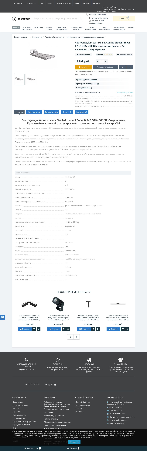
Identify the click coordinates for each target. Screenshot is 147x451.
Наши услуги (18, 3)
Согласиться (74, 442)
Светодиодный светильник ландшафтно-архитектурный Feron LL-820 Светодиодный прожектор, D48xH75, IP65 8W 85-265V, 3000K (59, 318)
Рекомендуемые (51, 112)
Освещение (39, 27)
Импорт (50, 3)
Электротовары (20, 37)
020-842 (86, 88)
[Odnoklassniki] (48, 383)
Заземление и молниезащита (56, 409)
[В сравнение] (38, 329)
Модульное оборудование (61, 29)
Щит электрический (104, 29)
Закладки (79, 408)
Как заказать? (81, 112)
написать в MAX (97, 21)
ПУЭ (41, 3)
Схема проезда (19, 418)
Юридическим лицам (22, 424)
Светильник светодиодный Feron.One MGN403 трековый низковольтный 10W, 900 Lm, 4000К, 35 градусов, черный (88, 318)
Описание (19, 112)
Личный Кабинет (83, 402)
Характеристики (34, 112)
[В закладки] (34, 329)
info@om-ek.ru (97, 23)
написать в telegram (99, 18)
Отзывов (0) (67, 112)
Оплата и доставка (64, 3)
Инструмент (49, 412)
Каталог (16, 27)
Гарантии (16, 412)
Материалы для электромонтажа (57, 422)
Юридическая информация (24, 421)
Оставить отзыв (125, 55)
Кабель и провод (49, 29)
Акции (77, 3)
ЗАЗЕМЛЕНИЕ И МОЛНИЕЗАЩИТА (119, 29)
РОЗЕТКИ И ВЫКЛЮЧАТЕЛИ (27, 29)
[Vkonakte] (45, 383)
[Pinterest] (51, 383)
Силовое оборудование (90, 29)
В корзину (25, 329)
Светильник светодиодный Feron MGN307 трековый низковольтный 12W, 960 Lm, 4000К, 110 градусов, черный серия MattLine (29, 318)
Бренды (131, 27)
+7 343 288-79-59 (115, 407)
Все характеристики (125, 92)
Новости (86, 3)
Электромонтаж (19, 415)
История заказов (83, 405)
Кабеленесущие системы (77, 29)
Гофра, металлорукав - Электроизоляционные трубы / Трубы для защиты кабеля (57, 404)
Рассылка (79, 412)
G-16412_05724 (90, 84)
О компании (31, 3)
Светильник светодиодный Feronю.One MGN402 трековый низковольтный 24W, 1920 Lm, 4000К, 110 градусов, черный (117, 318)
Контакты (96, 3)
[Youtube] (54, 383)
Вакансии (17, 408)
